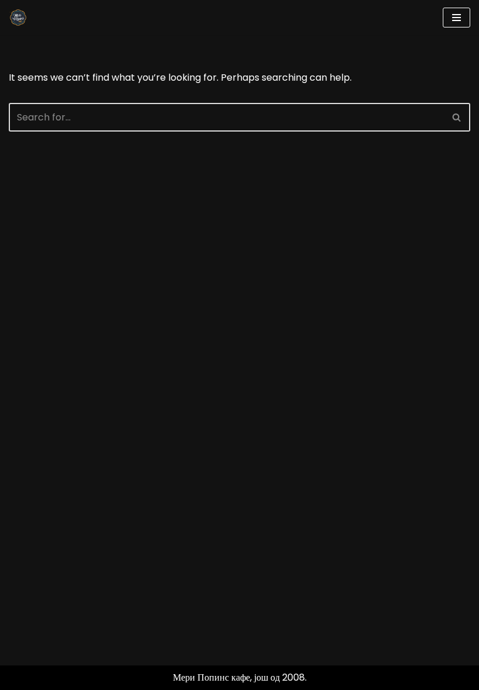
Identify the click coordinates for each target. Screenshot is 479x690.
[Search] (457, 117)
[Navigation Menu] (456, 17)
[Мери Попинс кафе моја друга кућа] (18, 17)
